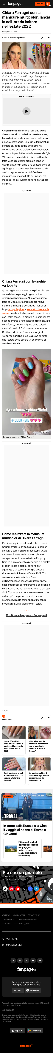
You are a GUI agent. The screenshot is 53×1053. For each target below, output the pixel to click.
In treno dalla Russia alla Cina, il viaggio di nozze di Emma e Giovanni (25, 830)
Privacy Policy (34, 915)
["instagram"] (11, 888)
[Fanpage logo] (15, 4)
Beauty (5, 711)
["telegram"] (36, 888)
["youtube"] (17, 888)
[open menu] (3, 4)
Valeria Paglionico (17, 37)
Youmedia (6, 915)
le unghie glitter (16, 309)
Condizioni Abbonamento (27, 919)
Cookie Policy (8, 919)
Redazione (6, 924)
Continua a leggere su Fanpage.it (26, 615)
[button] (48, 37)
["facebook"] (30, 888)
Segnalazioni (19, 915)
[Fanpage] (26, 969)
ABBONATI (39, 4)
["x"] (23, 888)
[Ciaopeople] (26, 1045)
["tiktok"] (5, 888)
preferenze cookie (22, 924)
